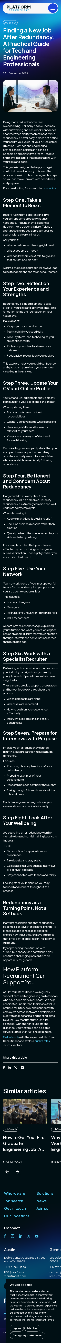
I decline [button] (32, 1328)
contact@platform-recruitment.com (16, 1274)
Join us (42, 1208)
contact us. (50, 188)
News (41, 1200)
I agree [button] (17, 1328)
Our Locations (16, 1215)
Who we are (14, 1193)
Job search (13, 1200)
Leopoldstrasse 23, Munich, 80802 (21, 1259)
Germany (12, 1249)
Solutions (45, 1193)
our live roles (42, 1041)
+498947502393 (15, 1266)
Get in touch (11, 1037)
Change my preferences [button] (27, 1335)
